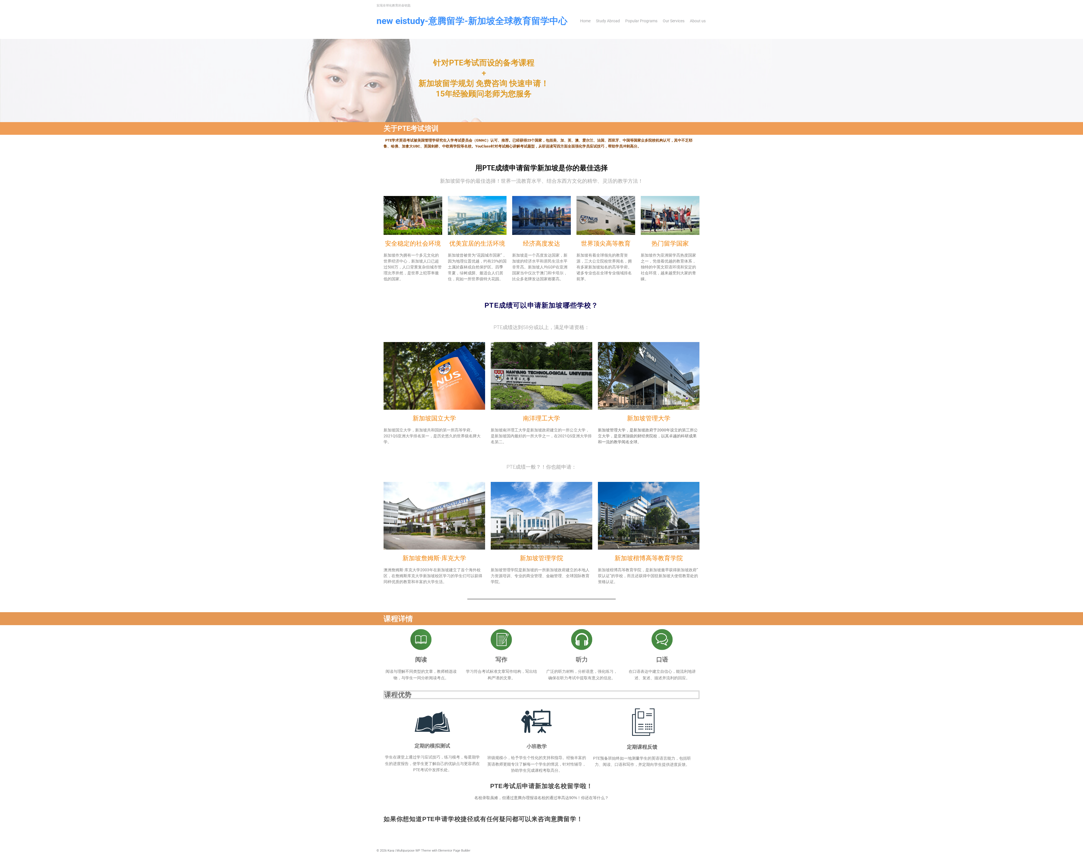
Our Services (673, 21)
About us (698, 21)
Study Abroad (608, 21)
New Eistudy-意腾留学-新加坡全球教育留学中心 (472, 21)
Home (585, 21)
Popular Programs (641, 21)
